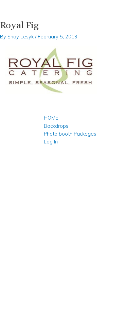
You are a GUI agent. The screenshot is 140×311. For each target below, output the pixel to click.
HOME (51, 118)
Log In (51, 141)
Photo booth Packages (70, 134)
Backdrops (56, 126)
